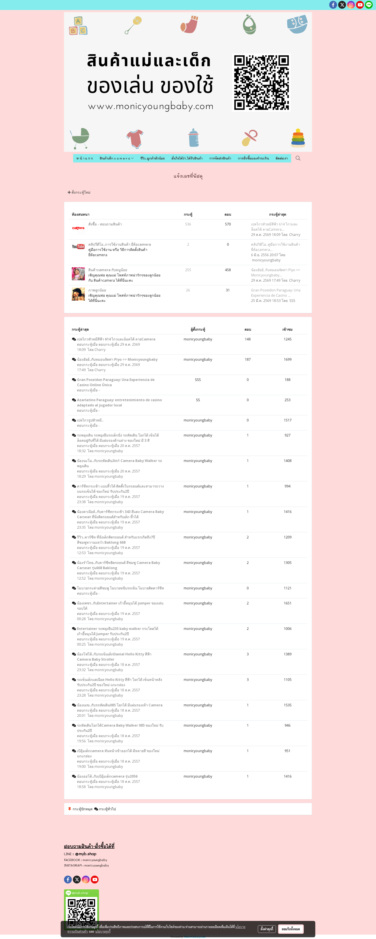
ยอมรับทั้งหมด (291, 929)
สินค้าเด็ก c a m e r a (115, 158)
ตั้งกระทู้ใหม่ (81, 192)
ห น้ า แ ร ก (84, 158)
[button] (298, 158)
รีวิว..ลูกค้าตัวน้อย (152, 158)
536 (188, 224)
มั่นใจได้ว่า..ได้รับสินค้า (187, 158)
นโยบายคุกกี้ (103, 931)
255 (188, 269)
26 (188, 290)
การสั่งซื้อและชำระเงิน (253, 158)
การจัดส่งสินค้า (220, 158)
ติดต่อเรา (282, 158)
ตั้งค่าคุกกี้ (267, 929)
